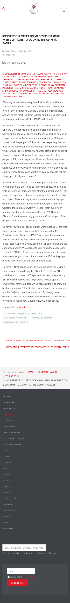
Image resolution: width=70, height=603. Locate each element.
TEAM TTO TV (10, 426)
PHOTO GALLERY (12, 432)
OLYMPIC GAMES (47, 372)
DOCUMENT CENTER (14, 438)
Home (21, 372)
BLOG (6, 468)
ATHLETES (9, 402)
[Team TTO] (33, 8)
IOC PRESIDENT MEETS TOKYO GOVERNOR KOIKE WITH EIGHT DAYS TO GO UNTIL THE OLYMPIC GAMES (31, 40)
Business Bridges (47, 553)
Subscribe (8, 528)
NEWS (7, 456)
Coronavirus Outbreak (42, 317)
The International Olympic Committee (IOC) (23, 313)
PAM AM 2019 (10, 408)
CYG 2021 (8, 420)
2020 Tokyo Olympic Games (16, 317)
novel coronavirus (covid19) (16, 321)
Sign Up (7, 522)
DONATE (8, 480)
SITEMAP (8, 504)
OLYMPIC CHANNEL (13, 444)
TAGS (6, 486)
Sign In (7, 516)
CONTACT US (10, 498)
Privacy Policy (10, 510)
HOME (7, 396)
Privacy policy (30, 576)
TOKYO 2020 (12, 376)
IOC (6, 450)
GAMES (31, 372)
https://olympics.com (21, 307)
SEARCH (8, 492)
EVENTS (8, 474)
